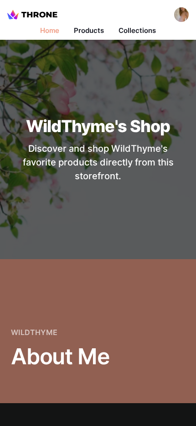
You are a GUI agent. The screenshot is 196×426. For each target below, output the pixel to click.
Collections (137, 30)
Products (89, 30)
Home (49, 30)
